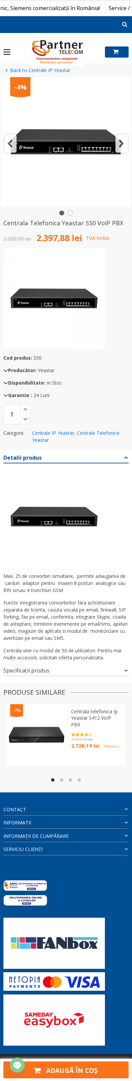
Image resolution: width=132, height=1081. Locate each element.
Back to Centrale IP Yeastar (40, 70)
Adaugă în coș (71, 1070)
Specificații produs (26, 670)
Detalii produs (22, 457)
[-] (25, 419)
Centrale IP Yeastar (53, 433)
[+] (25, 409)
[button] (10, 144)
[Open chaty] (17, 1065)
